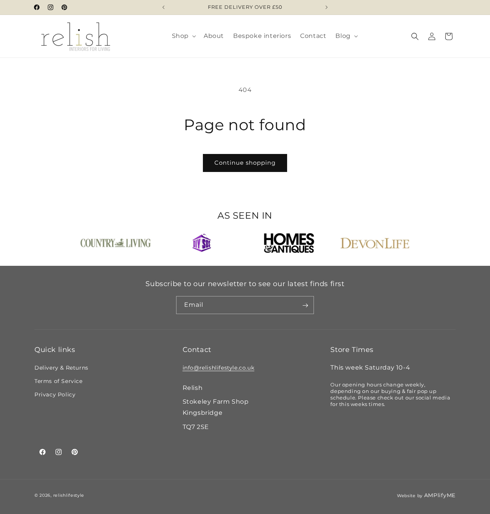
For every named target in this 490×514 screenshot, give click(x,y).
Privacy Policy (54, 394)
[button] (183, 36)
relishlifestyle (69, 495)
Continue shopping (245, 162)
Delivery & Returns (61, 367)
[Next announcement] (326, 7)
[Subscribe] (305, 305)
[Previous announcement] (163, 7)
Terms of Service (58, 380)
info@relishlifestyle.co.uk (219, 367)
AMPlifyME (440, 495)
